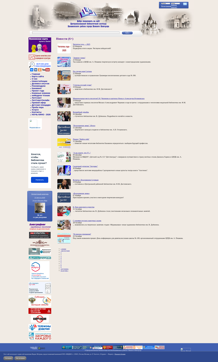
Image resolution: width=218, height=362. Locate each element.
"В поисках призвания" (82, 234)
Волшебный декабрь (81, 112)
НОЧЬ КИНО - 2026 (41, 114)
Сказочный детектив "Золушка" (85, 166)
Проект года (38, 91)
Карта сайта (38, 76)
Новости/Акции (39, 81)
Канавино (37, 88)
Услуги (35, 110)
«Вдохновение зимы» (81, 193)
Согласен (8, 358)
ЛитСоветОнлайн (40, 100)
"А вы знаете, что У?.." (82, 153)
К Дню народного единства (83, 207)
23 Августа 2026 (40, 197)
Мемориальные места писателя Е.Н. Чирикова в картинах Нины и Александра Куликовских (109, 98)
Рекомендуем (38, 86)
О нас (34, 79)
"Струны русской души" (82, 85)
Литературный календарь (39, 194)
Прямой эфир (39, 103)
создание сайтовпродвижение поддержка (33, 348)
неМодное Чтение (41, 95)
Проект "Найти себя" (81, 139)
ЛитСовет (37, 98)
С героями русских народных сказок (87, 221)
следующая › (65, 269)
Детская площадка (41, 105)
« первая (63, 249)
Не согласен (20, 358)
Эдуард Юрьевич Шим (39, 200)
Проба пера (37, 107)
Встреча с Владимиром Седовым (85, 180)
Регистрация (166, 6)
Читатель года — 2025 (81, 44)
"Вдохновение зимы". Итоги (84, 126)
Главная (36, 74)
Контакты (36, 112)
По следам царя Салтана (82, 71)
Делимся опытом (40, 83)
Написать (40, 180)
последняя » (64, 271)
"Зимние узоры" (79, 58)
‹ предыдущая (65, 251)
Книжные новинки (41, 93)
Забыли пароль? (174, 6)
